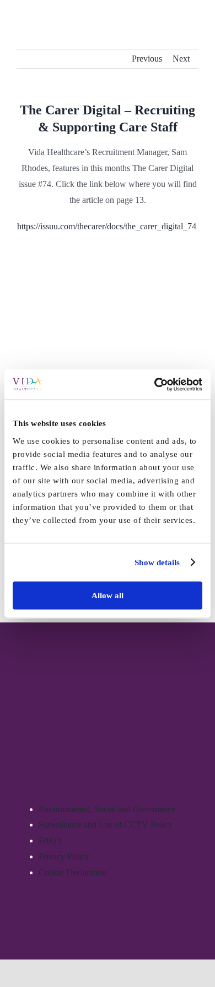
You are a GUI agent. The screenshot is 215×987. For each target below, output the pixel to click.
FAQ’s (50, 840)
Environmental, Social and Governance (107, 809)
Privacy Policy (64, 856)
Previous (147, 58)
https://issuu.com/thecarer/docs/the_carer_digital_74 (107, 226)
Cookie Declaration (72, 872)
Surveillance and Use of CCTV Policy (106, 824)
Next (181, 58)
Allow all (107, 595)
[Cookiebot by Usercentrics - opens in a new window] (154, 384)
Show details (157, 562)
